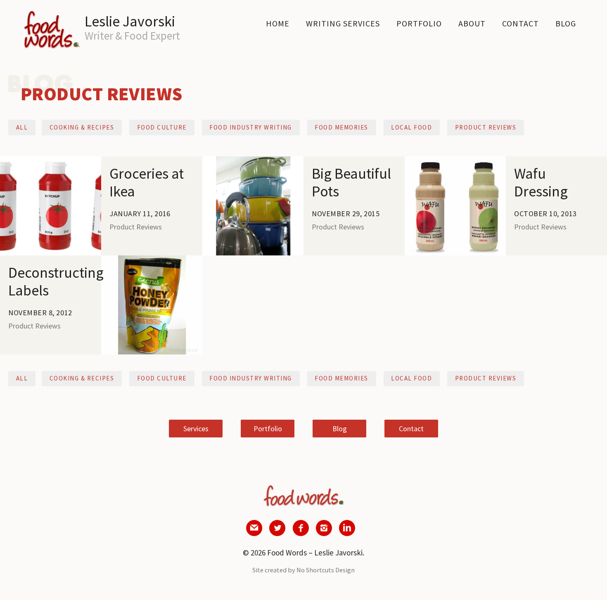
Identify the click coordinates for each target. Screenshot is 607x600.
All (22, 127)
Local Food (411, 127)
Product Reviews (486, 127)
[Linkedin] (347, 533)
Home (277, 23)
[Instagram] (323, 533)
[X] (277, 533)
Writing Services (343, 23)
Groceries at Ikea (26, 162)
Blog (565, 23)
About (472, 23)
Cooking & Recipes (82, 127)
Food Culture (162, 127)
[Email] (254, 533)
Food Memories (341, 127)
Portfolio (419, 23)
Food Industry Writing (250, 127)
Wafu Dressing (427, 162)
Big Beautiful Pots (230, 162)
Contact (520, 23)
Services (196, 428)
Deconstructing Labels (135, 261)
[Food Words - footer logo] (303, 506)
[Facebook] (300, 533)
